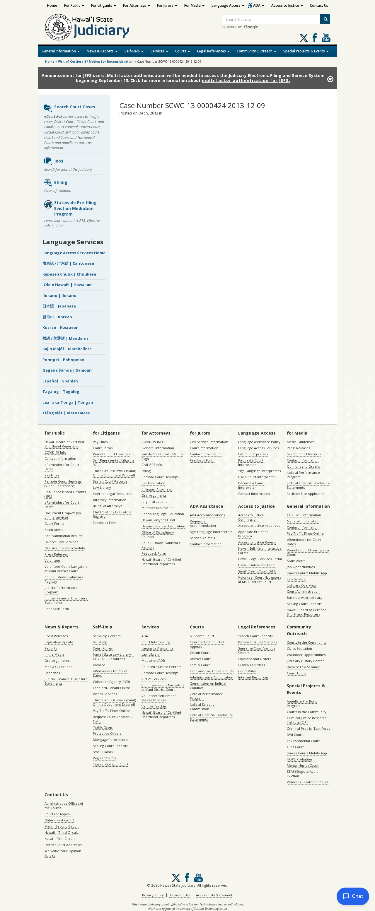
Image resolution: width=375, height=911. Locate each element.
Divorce (99, 665)
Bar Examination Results (63, 536)
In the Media (54, 654)
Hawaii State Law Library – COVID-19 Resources (113, 656)
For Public (72, 5)
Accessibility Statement (214, 895)
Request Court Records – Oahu (112, 719)
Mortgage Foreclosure (110, 739)
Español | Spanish (60, 381)
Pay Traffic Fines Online (305, 533)
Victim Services (105, 694)
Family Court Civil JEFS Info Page (162, 456)
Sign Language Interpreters (259, 471)
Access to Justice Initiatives (259, 525)
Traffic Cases (102, 727)
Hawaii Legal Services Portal (260, 559)
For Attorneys (135, 5)
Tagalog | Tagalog (60, 391)
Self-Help (133, 51)
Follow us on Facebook (314, 37)
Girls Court (295, 747)
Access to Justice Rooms (257, 542)
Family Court (200, 665)
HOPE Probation (299, 759)
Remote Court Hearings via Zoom (308, 552)
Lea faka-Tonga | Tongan (67, 402)
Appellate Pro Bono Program (253, 533)
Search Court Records (110, 481)
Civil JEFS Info (152, 464)
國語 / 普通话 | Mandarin (65, 338)
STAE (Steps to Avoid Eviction (302, 773)
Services (158, 51)
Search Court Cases (74, 107)
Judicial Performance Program (61, 589)
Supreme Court (202, 636)
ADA (257, 5)
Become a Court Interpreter (251, 485)
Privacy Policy (153, 895)
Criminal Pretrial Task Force (308, 728)
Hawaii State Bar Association (163, 526)
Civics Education (299, 648)
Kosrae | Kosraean (60, 327)
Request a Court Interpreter (250, 462)
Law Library (102, 487)
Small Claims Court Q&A (257, 571)
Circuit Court (200, 652)
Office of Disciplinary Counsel (158, 534)
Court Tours (296, 673)
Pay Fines (52, 475)
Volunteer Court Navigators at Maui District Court (66, 568)
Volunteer (52, 560)
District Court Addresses (63, 844)
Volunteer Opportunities (306, 654)
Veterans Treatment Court (307, 782)
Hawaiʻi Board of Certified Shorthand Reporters (64, 444)
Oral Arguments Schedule (65, 548)
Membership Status (157, 507)
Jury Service (296, 579)
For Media (193, 5)
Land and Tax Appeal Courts (211, 671)
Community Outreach (255, 51)
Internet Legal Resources (112, 493)
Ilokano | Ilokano (59, 295)
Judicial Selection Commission (203, 706)
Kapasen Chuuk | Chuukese (69, 274)
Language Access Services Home (73, 252)
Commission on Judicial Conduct (208, 685)
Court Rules (247, 671)
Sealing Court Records (304, 603)
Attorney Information (109, 500)
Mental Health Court (302, 765)
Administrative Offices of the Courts (64, 805)
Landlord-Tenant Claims (111, 688)
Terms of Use (179, 895)
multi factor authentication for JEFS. (246, 80)
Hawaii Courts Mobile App (307, 573)
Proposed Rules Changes (257, 642)
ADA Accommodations (207, 515)
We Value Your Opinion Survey (63, 853)
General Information (59, 51)
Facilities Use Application (306, 493)
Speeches (52, 673)
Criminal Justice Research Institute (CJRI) (307, 720)
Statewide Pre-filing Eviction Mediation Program (75, 208)
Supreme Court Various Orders (256, 650)
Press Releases (56, 554)
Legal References (212, 51)
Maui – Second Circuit (62, 826)
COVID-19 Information (304, 515)
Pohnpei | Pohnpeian (63, 359)
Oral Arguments (154, 495)
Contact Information (60, 458)
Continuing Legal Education (163, 514)
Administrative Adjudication (211, 677)
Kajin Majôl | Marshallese (67, 348)
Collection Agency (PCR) (111, 681)
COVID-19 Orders (251, 665)
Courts (181, 51)
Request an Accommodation (203, 523)
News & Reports (101, 51)
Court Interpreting (156, 642)
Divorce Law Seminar (61, 542)
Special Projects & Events (304, 51)
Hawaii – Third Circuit (61, 832)
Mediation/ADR (153, 660)
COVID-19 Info (55, 452)
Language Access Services (258, 448)
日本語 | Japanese (59, 306)
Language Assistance (157, 648)
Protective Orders (107, 733)
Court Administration (303, 591)
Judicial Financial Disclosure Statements (66, 600)
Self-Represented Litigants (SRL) (65, 494)
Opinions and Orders (303, 466)
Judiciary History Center (305, 661)
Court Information (204, 448)
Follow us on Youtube (326, 37)
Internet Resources (253, 677)
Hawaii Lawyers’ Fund (158, 520)
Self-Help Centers (106, 636)
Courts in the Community (306, 642)
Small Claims (102, 752)
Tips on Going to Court (110, 764)
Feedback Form (57, 608)
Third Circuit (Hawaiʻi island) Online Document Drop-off (114, 473)
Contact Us (319, 5)
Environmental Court (303, 741)
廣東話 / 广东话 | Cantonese (68, 263)
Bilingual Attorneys (107, 506)
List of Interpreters (253, 454)
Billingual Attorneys (157, 489)
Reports (51, 648)
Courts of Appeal (58, 814)
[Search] (325, 19)
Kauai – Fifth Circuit (60, 838)
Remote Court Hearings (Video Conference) (63, 483)
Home (52, 5)
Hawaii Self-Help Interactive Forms (260, 550)
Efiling (60, 182)
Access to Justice (285, 5)
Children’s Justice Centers (161, 666)
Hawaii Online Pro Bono (256, 565)
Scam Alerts (54, 529)
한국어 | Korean (57, 316)
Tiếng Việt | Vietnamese (66, 413)
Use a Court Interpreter (256, 477)
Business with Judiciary (304, 597)
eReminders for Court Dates (62, 466)
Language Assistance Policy (259, 442)
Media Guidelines (300, 442)
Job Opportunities (301, 567)
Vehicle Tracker (154, 706)
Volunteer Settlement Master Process (159, 697)
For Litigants (102, 5)
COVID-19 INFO (153, 442)
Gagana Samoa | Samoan (67, 370)
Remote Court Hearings (111, 454)
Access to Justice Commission (251, 517)
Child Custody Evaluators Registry (64, 579)
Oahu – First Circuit (59, 820)
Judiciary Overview (301, 585)
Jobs (58, 161)
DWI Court (295, 734)
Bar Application (153, 483)
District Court (200, 659)
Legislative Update (59, 642)
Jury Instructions (154, 501)
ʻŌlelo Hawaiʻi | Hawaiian (67, 284)
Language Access (226, 5)
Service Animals (202, 538)
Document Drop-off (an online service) (63, 515)
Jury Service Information (209, 442)
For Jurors (165, 5)
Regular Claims (104, 758)
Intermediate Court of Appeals (207, 644)
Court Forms (54, 523)
